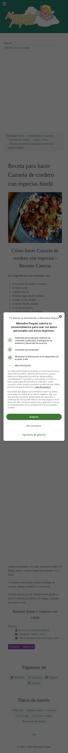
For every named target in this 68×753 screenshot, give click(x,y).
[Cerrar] (60, 316)
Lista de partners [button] (43, 387)
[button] (34, 365)
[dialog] (34, 376)
